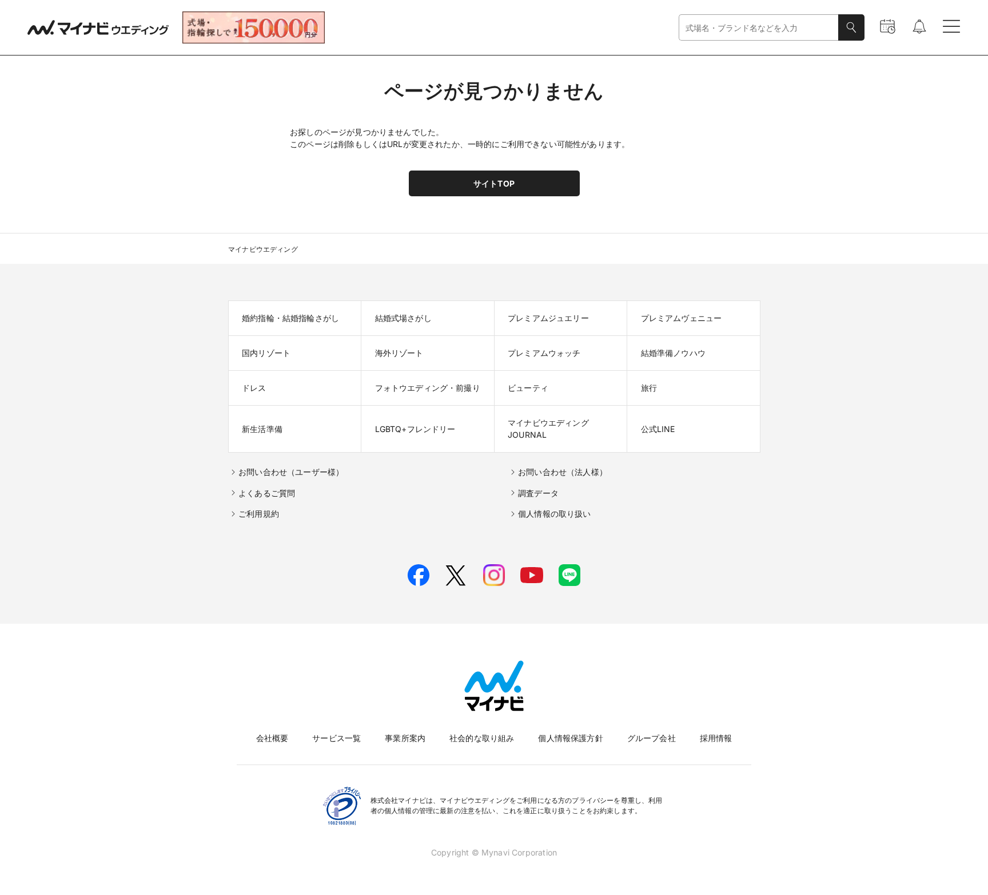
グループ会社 (651, 738)
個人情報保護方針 (570, 738)
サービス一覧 (336, 738)
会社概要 (272, 738)
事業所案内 (405, 738)
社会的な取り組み (481, 738)
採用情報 (716, 738)
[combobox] (759, 28)
